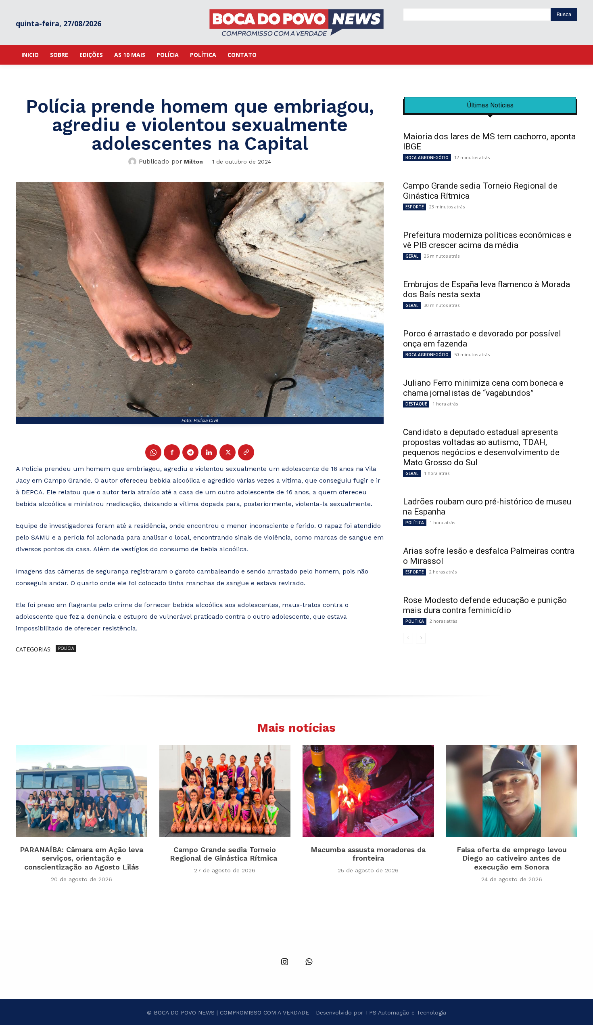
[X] (227, 452)
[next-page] (421, 638)
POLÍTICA (414, 522)
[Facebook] (172, 452)
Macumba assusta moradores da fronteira (368, 854)
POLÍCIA (66, 648)
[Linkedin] (209, 452)
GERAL (411, 256)
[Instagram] (284, 962)
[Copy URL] (246, 452)
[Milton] (133, 162)
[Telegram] (190, 452)
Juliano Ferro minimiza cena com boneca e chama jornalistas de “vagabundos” (483, 388)
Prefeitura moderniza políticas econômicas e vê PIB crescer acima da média (487, 240)
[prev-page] (408, 638)
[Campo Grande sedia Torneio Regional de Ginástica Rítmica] (225, 791)
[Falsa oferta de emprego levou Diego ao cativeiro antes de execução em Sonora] (512, 791)
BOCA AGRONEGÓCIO (427, 157)
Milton (193, 161)
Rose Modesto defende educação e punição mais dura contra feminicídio (485, 605)
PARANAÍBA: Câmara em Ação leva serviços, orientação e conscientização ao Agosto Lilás (81, 858)
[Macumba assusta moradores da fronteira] (368, 791)
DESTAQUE (416, 404)
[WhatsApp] (153, 452)
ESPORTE (414, 207)
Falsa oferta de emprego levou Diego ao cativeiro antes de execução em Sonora (512, 858)
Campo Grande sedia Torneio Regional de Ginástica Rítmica (225, 854)
